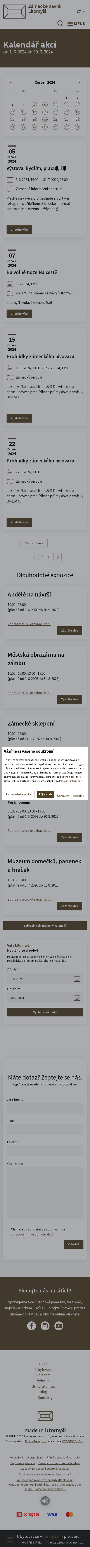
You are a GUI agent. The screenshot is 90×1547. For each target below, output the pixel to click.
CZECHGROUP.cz (72, 1441)
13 (45, 112)
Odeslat (73, 1244)
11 (23, 112)
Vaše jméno (15, 1099)
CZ (79, 11)
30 (77, 127)
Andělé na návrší (29, 594)
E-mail (13, 1121)
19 (34, 120)
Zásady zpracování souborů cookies (45, 1469)
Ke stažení (16, 1457)
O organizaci (35, 1457)
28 (55, 127)
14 (55, 112)
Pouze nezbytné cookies (19, 794)
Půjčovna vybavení (22, 1463)
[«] (12, 82)
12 (34, 112)
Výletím (43, 1380)
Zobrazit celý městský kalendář (45, 925)
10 (12, 112)
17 (12, 120)
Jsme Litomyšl (43, 1386)
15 (66, 112)
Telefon (12, 1142)
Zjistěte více (19, 230)
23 (77, 120)
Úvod (43, 1363)
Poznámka (15, 1163)
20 (45, 120)
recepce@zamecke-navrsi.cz (66, 1542)
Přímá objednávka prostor (64, 1457)
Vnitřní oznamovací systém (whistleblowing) (45, 1480)
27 (45, 127)
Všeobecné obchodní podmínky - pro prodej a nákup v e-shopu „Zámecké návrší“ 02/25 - (45, 1487)
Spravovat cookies (70, 795)
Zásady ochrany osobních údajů (59, 1463)
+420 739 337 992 (32, 1542)
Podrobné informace (70, 780)
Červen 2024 (45, 82)
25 (23, 127)
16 (77, 112)
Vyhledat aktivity (45, 1012)
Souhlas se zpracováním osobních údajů (45, 1474)
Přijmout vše (46, 794)
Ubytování (43, 1369)
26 (34, 127)
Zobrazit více (34, 543)
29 (66, 127)
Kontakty (45, 1397)
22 (66, 120)
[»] (77, 82)
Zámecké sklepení (31, 723)
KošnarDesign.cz (36, 1441)
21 (55, 120)
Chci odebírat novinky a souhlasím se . (38, 1231)
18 (23, 120)
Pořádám (43, 1375)
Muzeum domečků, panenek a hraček (44, 865)
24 (12, 127)
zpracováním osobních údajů (32, 1234)
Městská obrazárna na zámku (36, 659)
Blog (43, 1391)
